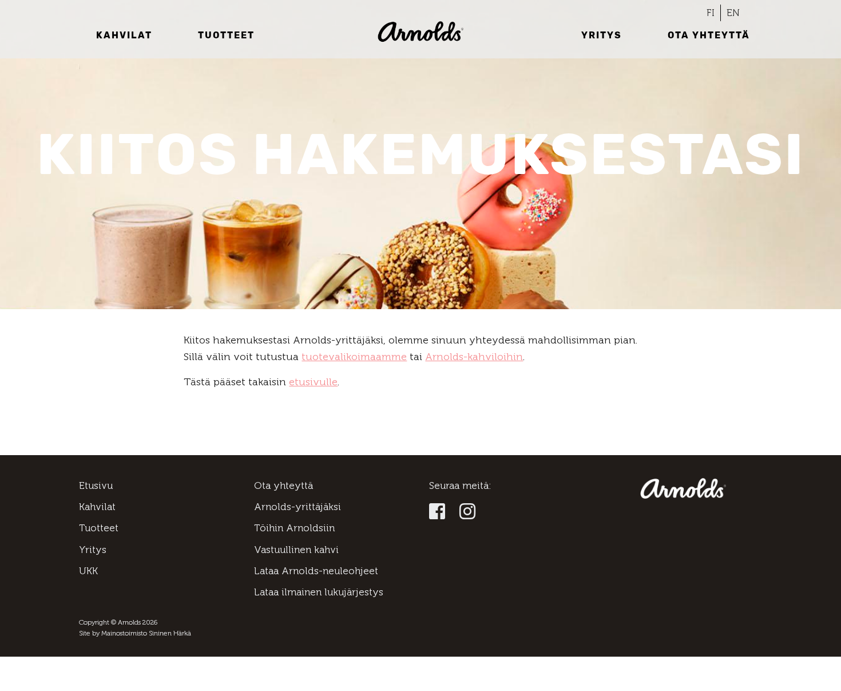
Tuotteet (226, 35)
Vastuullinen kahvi (296, 549)
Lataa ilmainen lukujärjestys (318, 592)
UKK (88, 571)
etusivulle (313, 382)
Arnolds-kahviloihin (474, 356)
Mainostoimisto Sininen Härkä (146, 633)
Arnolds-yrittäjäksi (297, 506)
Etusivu (96, 485)
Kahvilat (124, 35)
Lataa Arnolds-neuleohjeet (316, 571)
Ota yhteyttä (709, 35)
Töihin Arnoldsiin (294, 528)
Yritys (601, 35)
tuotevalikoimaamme (354, 356)
